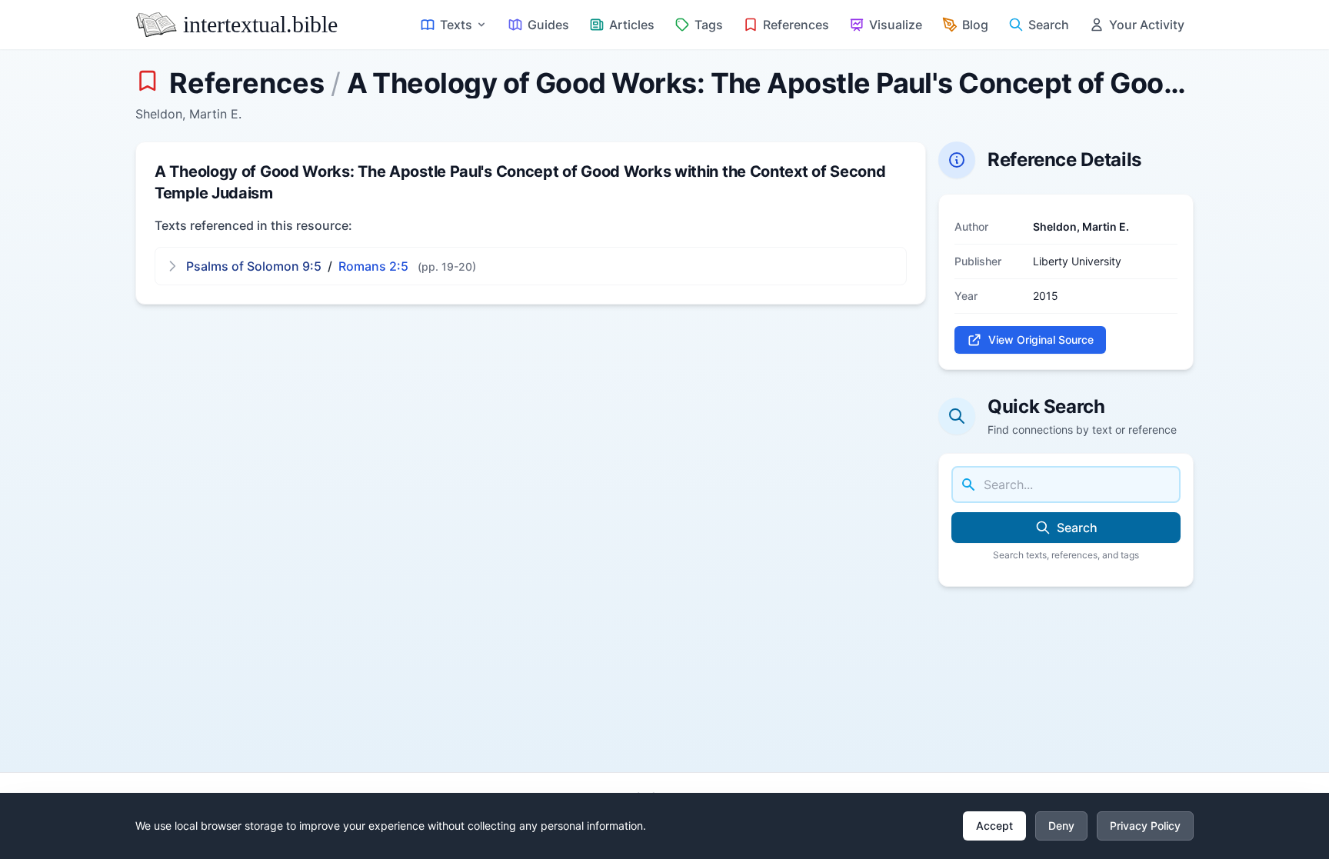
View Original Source (1041, 339)
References (247, 83)
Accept (994, 825)
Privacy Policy (1145, 825)
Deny (1061, 825)
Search (1077, 527)
